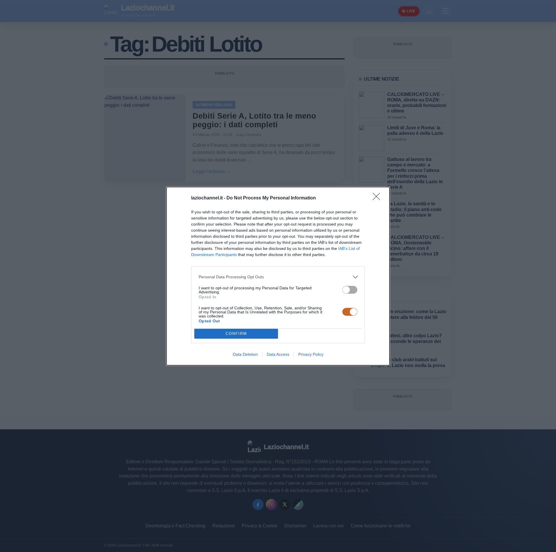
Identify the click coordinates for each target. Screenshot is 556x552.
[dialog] (278, 276)
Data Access (278, 354)
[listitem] (278, 277)
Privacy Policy (310, 354)
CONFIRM (236, 333)
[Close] (378, 198)
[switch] (349, 290)
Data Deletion (245, 354)
